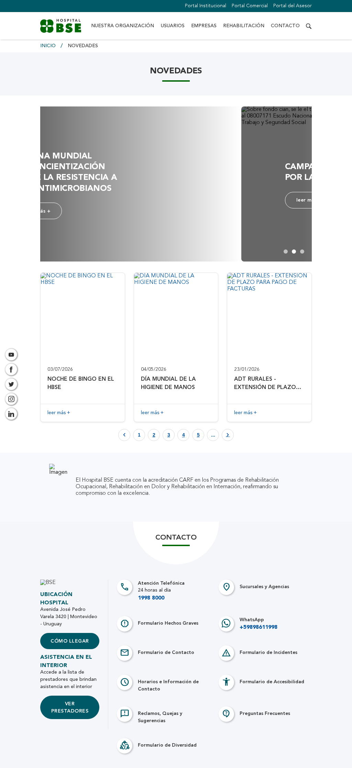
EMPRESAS (204, 25)
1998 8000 (151, 598)
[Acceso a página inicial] (60, 26)
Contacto (285, 25)
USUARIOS (173, 25)
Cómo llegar (70, 641)
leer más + (108, 211)
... (213, 435)
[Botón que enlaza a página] (228, 435)
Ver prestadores (69, 707)
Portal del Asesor (292, 5)
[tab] (286, 251)
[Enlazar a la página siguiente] (228, 435)
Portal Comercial (250, 5)
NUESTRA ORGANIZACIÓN (122, 25)
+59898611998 (258, 627)
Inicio (48, 45)
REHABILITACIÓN (243, 25)
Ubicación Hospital (56, 599)
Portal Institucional (205, 5)
